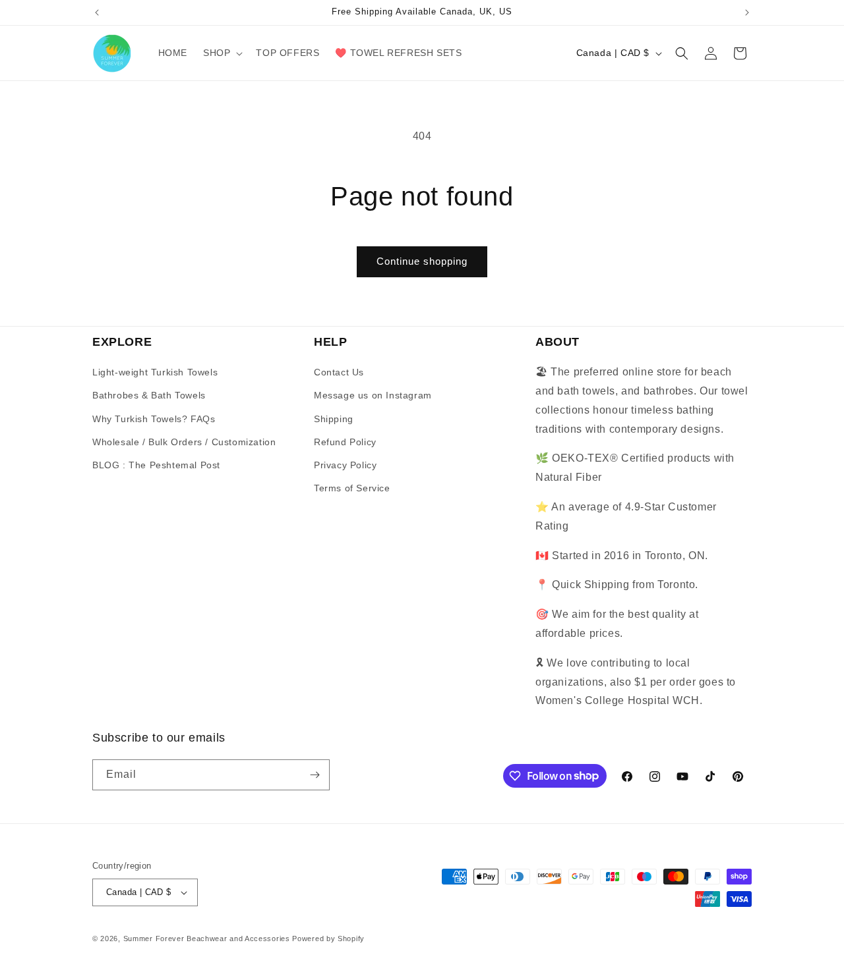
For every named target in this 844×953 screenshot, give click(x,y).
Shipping (333, 419)
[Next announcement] (747, 12)
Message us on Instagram (373, 395)
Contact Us (339, 372)
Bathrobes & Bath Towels (149, 395)
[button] (221, 53)
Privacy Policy (345, 465)
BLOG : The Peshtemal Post (156, 465)
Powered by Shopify (328, 938)
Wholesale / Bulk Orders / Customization (184, 442)
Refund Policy (345, 442)
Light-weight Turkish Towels (155, 372)
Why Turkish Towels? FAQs (153, 419)
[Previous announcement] (96, 12)
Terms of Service (352, 488)
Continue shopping (422, 261)
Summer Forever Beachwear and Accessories (206, 938)
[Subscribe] (314, 774)
